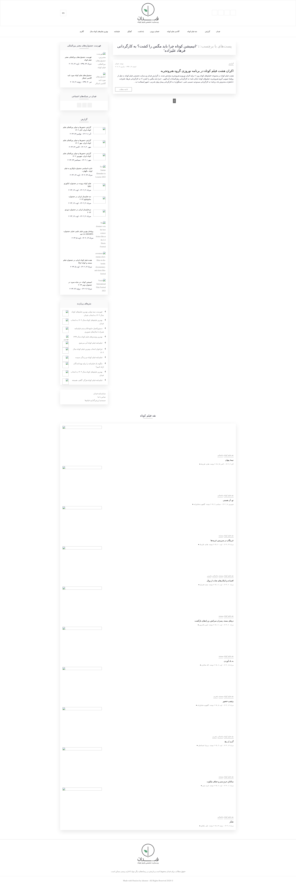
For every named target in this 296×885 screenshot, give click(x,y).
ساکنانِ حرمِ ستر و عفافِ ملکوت (220, 781)
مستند (221, 536)
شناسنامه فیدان (99, 394)
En (63, 13)
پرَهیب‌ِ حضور (228, 701)
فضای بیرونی (154, 31)
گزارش (207, 31)
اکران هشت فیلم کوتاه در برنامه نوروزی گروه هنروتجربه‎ (197, 71)
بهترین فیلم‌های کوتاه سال (99, 31)
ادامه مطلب (123, 89)
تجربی (209, 576)
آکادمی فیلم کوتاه (173, 31)
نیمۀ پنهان (229, 460)
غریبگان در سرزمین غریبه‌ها (222, 540)
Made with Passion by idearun (135, 880)
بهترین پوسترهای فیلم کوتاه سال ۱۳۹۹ (87, 337)
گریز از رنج (229, 741)
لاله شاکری (205, 665)
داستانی (220, 455)
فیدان (218, 31)
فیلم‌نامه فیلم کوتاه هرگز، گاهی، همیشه (87, 380)
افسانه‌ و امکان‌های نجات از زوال (220, 580)
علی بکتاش (204, 826)
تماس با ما (102, 397)
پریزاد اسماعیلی (203, 745)
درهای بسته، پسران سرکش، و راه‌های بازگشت (214, 621)
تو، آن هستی (228, 500)
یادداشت (141, 31)
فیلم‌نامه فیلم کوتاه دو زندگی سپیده (88, 357)
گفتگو (130, 31)
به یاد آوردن (229, 661)
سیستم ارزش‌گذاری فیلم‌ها (95, 400)
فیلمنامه (117, 31)
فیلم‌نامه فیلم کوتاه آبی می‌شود (90, 343)
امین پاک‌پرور (203, 625)
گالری (82, 31)
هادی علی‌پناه (205, 464)
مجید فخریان (204, 584)
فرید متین (205, 785)
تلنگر (232, 822)
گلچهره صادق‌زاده (199, 504)
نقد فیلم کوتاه (192, 31)
